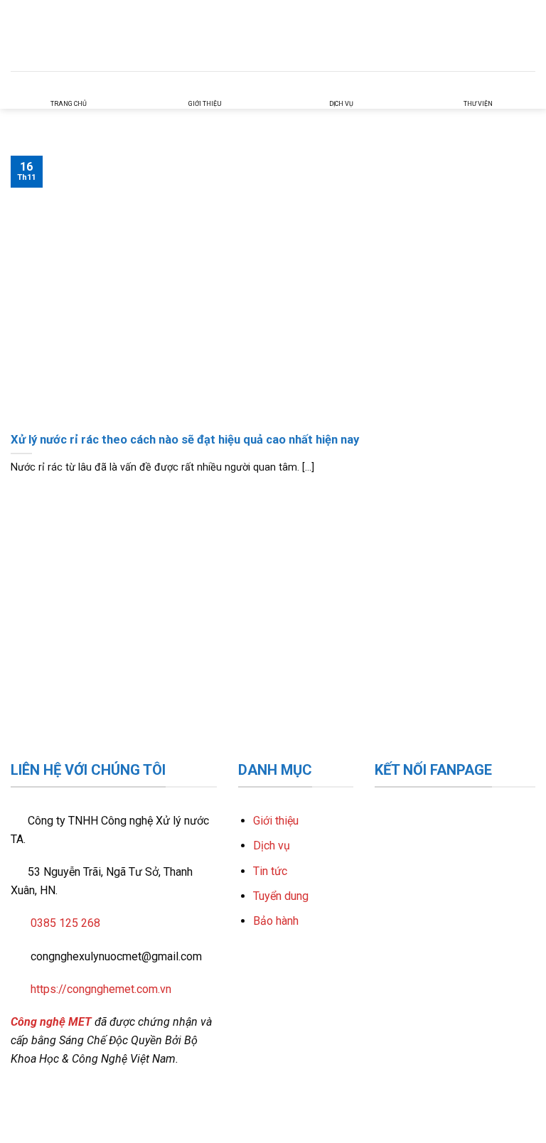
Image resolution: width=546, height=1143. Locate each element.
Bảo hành (276, 921)
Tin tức (270, 871)
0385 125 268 (65, 923)
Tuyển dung (281, 896)
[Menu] (526, 35)
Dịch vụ (271, 845)
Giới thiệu (276, 820)
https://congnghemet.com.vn (101, 989)
